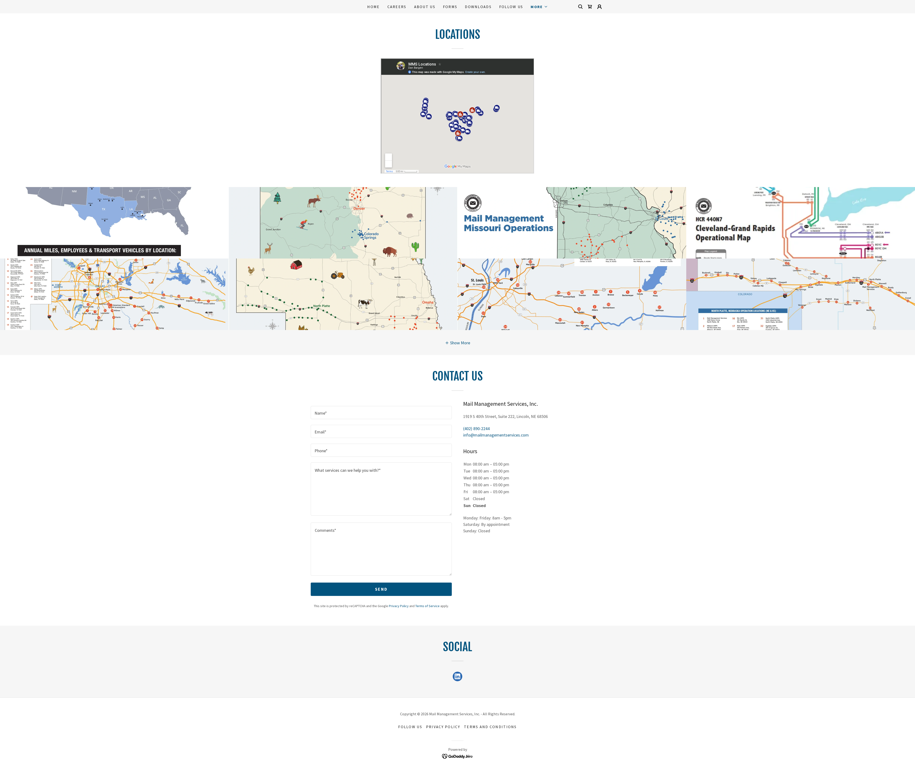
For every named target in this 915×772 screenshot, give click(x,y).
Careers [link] (397, 6)
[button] (539, 7)
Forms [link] (450, 6)
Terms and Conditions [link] (490, 726)
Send (381, 589)
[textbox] (381, 412)
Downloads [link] (478, 6)
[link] (590, 6)
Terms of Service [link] (427, 606)
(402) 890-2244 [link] (476, 428)
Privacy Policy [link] (399, 606)
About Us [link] (424, 6)
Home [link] (373, 6)
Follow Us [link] (511, 6)
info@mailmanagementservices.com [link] (496, 435)
